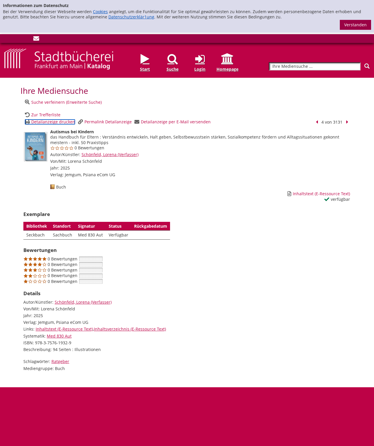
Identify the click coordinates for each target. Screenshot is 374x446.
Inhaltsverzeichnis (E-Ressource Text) (130, 329)
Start (145, 69)
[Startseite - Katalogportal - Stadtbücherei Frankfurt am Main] (58, 58)
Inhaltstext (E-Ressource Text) (64, 329)
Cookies (100, 11)
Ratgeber (60, 361)
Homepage (227, 69)
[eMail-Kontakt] (36, 40)
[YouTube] (27, 40)
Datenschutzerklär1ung (131, 17)
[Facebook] (7, 40)
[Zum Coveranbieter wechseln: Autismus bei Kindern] (35, 146)
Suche (173, 69)
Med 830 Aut (59, 336)
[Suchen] (367, 66)
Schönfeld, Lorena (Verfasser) (110, 154)
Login (199, 69)
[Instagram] (17, 40)
